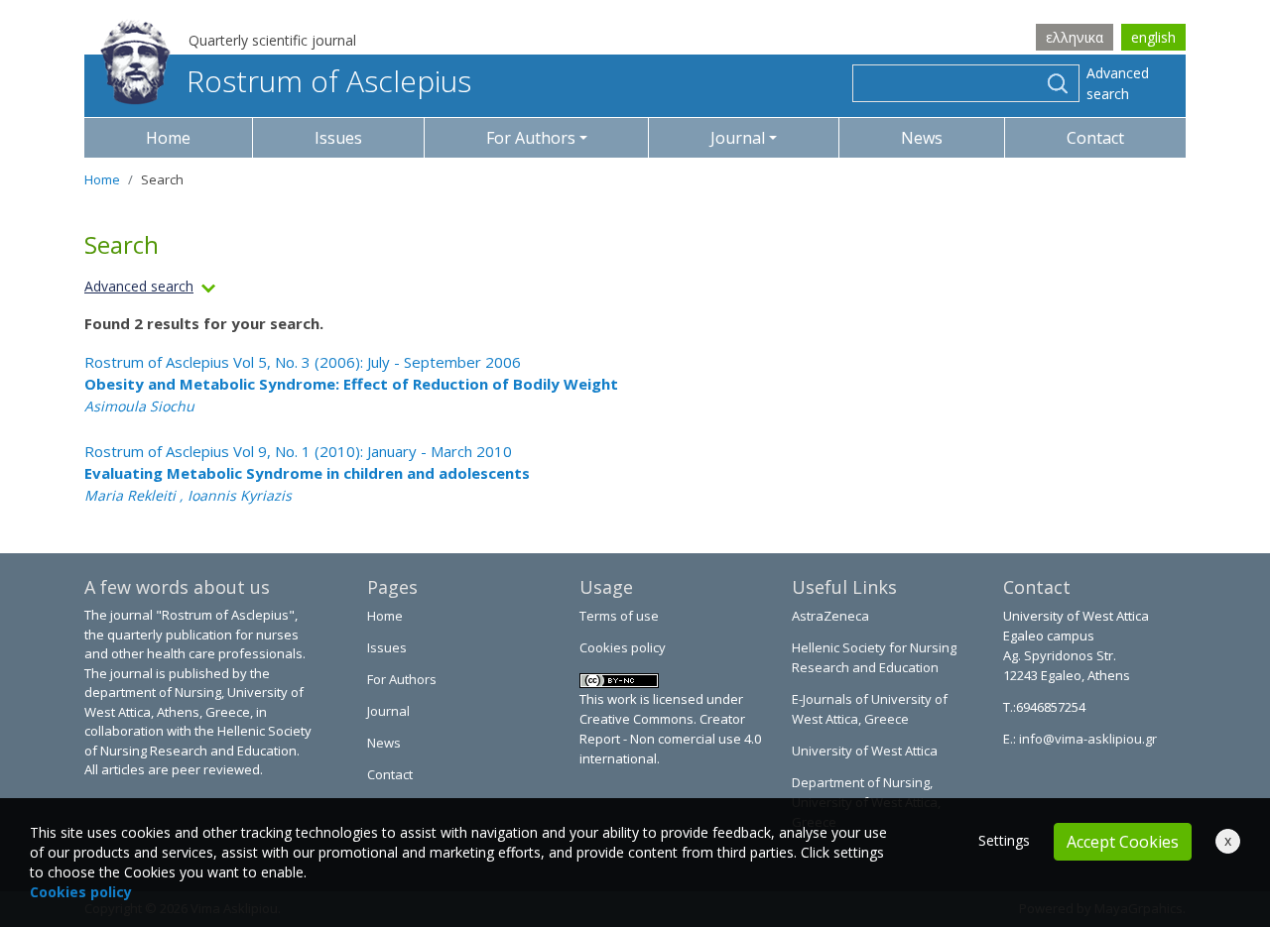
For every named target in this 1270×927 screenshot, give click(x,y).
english (1153, 37)
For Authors (402, 679)
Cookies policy (622, 647)
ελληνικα (1074, 37)
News (922, 138)
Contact (1095, 138)
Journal (388, 711)
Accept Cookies (1123, 842)
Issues (338, 138)
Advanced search (1117, 83)
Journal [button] (737, 138)
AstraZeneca (830, 616)
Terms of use (619, 616)
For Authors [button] (530, 138)
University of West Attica (865, 750)
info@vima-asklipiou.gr (1086, 739)
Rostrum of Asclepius (329, 80)
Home (168, 138)
